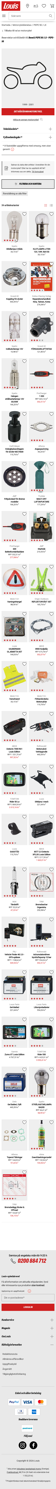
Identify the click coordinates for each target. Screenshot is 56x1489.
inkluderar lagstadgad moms (29, 1469)
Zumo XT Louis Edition (14, 1054)
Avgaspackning (41, 449)
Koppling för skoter (14, 299)
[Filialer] (27, 6)
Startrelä (41, 549)
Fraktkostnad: (13, 1472)
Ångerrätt (7, 1369)
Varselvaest (14, 699)
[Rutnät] (45, 205)
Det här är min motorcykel (28, 111)
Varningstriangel (14, 602)
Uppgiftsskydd (9, 1364)
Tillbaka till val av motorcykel (18, 30)
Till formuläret (38, 172)
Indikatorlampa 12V (14, 349)
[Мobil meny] (4, 15)
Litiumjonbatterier (41, 1007)
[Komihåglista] (44, 6)
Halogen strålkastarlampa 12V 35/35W (14, 399)
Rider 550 (41, 1054)
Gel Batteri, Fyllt (14, 1104)
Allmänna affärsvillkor (13, 1359)
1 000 (41, 396)
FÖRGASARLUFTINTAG (41, 349)
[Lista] (51, 205)
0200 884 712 (32, 1261)
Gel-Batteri (14, 1007)
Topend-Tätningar (14, 1157)
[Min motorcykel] (35, 6)
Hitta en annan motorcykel (26, 119)
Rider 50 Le (14, 802)
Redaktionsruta (9, 1354)
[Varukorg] (52, 6)
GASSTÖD (14, 852)
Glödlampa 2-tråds (14, 249)
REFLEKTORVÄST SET (41, 602)
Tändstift (15, 904)
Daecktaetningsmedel (41, 1157)
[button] (51, 16)
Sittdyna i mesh (41, 802)
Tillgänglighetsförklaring (14, 1374)
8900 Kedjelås (41, 649)
